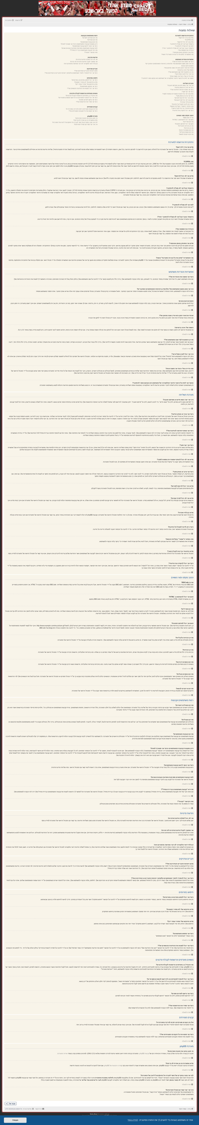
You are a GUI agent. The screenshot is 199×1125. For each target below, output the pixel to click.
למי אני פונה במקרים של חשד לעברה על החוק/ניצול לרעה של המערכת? (74, 122)
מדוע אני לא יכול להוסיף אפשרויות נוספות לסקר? (177, 94)
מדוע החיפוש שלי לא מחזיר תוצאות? (85, 82)
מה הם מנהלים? (92, 40)
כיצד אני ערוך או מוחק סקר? (184, 96)
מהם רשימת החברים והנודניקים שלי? (85, 71)
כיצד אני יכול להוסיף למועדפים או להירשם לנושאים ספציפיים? (77, 97)
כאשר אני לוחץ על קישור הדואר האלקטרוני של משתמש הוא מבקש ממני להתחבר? (167, 78)
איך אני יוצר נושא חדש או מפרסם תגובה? (180, 85)
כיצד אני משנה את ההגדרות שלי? (182, 61)
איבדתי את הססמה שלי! (185, 50)
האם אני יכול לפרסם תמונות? (184, 124)
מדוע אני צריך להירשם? (186, 38)
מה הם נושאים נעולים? (186, 132)
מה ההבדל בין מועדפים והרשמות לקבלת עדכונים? (81, 95)
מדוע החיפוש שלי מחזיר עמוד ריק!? (86, 84)
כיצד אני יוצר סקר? (187, 91)
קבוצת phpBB (144, 1053)
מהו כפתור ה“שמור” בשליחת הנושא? (181, 106)
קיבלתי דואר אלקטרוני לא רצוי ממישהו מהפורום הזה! (80, 63)
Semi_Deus (93, 1114)
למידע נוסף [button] (133, 1120)
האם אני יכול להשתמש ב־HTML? (182, 119)
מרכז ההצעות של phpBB (112, 1066)
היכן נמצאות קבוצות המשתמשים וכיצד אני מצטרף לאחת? (79, 44)
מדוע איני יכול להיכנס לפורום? (183, 98)
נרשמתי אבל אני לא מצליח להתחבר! (181, 44)
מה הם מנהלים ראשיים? (89, 38)
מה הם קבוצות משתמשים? (88, 42)
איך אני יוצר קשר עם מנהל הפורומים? (85, 124)
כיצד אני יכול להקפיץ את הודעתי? (182, 110)
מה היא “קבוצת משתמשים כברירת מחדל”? (83, 50)
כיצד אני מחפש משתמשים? (88, 86)
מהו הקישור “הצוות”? (90, 52)
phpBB (21, 330)
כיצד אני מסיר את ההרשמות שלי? (86, 102)
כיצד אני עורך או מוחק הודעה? (183, 87)
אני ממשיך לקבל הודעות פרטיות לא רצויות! (83, 61)
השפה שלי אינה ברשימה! (185, 70)
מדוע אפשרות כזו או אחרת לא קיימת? (85, 120)
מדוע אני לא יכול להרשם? (185, 42)
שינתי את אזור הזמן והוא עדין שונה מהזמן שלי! (178, 68)
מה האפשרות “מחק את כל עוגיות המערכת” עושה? (177, 54)
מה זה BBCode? (188, 117)
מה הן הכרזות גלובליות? (185, 126)
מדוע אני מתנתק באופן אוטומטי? (183, 52)
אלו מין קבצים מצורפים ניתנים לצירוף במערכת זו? (81, 109)
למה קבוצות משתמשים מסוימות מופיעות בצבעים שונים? (79, 48)
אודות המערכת (62, 1053)
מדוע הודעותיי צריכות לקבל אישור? (182, 108)
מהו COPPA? (189, 40)
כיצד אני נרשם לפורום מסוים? (88, 100)
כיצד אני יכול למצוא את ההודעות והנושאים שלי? (82, 88)
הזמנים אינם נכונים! (187, 66)
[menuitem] (187, 20)
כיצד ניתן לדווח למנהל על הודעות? (182, 104)
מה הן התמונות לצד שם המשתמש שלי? (180, 72)
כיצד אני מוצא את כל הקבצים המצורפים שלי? (83, 111)
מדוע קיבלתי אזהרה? (186, 102)
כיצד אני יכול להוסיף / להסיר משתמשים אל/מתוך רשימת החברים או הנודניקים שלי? (71, 73)
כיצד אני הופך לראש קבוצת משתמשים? (84, 46)
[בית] (141, 5)
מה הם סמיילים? (188, 122)
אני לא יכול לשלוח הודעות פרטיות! (86, 59)
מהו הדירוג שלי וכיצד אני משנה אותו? (181, 76)
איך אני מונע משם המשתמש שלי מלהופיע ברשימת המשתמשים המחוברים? (169, 63)
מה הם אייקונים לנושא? (186, 134)
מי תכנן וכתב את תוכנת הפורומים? (86, 118)
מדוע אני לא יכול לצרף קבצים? (183, 100)
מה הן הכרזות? (188, 128)
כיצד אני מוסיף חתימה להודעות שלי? (181, 89)
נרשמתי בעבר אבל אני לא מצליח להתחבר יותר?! (177, 48)
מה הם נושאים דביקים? (186, 130)
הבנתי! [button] (15, 1120)
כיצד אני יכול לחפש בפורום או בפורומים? (84, 80)
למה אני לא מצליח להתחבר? (184, 46)
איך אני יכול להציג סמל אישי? (184, 74)
